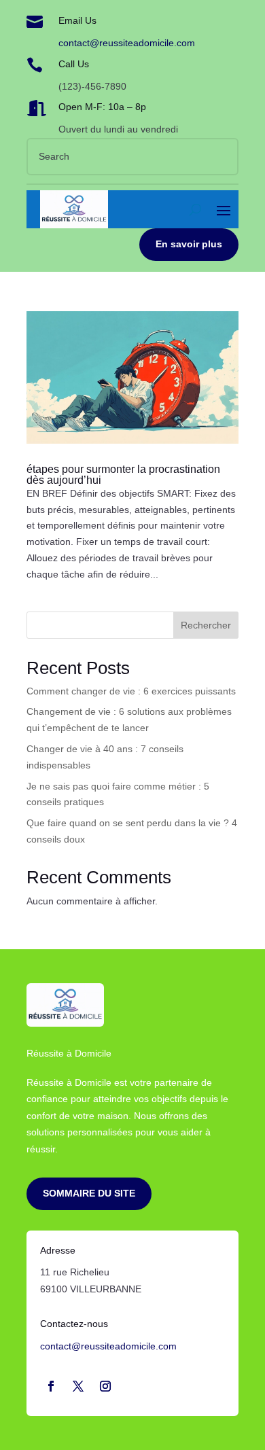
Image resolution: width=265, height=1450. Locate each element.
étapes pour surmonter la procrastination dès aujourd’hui (123, 474)
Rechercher (206, 625)
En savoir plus (189, 243)
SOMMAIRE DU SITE (89, 1193)
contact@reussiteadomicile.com (126, 42)
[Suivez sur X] (78, 1386)
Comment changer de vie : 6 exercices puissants (131, 691)
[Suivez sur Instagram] (105, 1386)
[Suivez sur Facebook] (51, 1386)
